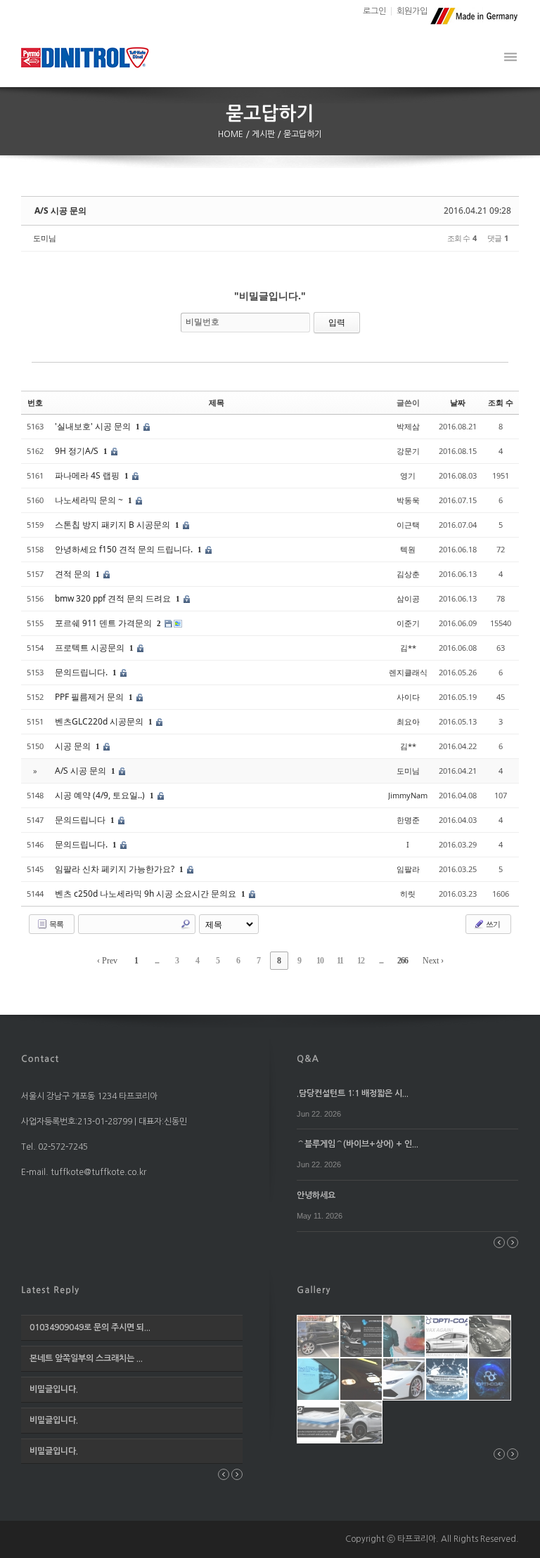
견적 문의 (74, 574)
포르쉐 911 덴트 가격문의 (104, 623)
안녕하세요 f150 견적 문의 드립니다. (125, 549)
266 (402, 961)
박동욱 (408, 500)
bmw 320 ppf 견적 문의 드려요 (114, 598)
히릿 (408, 893)
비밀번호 (202, 321)
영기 (408, 475)
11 (340, 961)
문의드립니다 (81, 820)
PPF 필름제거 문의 (90, 697)
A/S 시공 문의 (60, 210)
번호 (35, 402)
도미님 (44, 238)
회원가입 (412, 11)
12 (360, 961)
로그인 (374, 11)
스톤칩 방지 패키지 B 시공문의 (113, 525)
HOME (231, 134)
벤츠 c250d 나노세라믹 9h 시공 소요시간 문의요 (146, 894)
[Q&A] (308, 1057)
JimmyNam (408, 795)
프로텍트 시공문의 (91, 648)
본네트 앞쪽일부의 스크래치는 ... (86, 1358)
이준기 (408, 623)
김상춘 (408, 574)
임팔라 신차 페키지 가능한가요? (115, 869)
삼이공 (408, 598)
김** (408, 647)
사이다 (408, 697)
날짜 (457, 402)
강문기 (408, 451)
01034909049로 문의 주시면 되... (90, 1327)
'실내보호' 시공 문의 (94, 426)
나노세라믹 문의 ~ (90, 500)
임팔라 (408, 869)
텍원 (408, 549)
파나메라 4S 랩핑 (88, 475)
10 (319, 961)
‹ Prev (107, 961)
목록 (55, 923)
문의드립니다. (82, 672)
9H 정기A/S (78, 451)
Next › (433, 961)
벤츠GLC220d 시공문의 (100, 721)
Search (185, 924)
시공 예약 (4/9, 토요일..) (101, 795)
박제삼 (408, 426)
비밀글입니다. (54, 1389)
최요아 (408, 721)
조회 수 (500, 402)
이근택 (408, 524)
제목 (216, 402)
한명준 (408, 819)
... (157, 961)
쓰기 (492, 923)
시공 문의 (74, 746)
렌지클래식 (408, 672)
